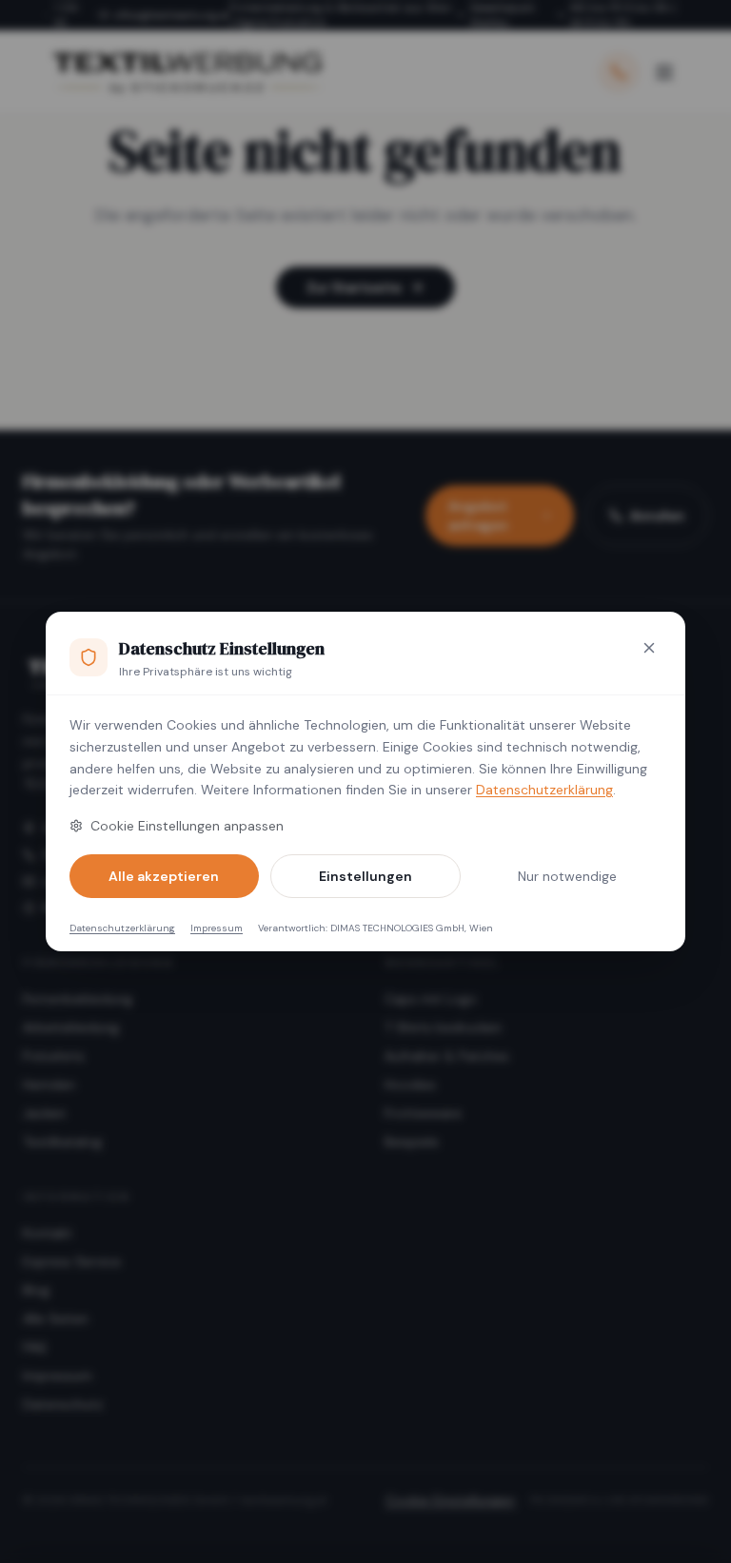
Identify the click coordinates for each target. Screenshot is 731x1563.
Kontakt (47, 1232)
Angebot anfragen (478, 516)
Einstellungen (365, 876)
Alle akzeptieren (164, 876)
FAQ (35, 1347)
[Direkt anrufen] (619, 72)
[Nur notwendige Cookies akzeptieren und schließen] (649, 647)
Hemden (49, 1084)
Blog (36, 1290)
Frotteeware (423, 1113)
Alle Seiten (56, 1318)
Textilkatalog (62, 1141)
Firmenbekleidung (77, 998)
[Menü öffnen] (664, 72)
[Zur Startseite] (186, 72)
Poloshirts (54, 1056)
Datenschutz (63, 1404)
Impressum (216, 928)
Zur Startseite (354, 287)
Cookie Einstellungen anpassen (187, 825)
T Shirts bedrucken (443, 1027)
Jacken (44, 1113)
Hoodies (410, 1084)
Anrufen (657, 515)
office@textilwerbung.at (171, 15)
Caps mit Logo (431, 998)
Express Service (72, 1261)
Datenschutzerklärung (544, 789)
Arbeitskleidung (71, 1027)
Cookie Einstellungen (450, 1500)
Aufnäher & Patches (447, 1056)
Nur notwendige (567, 876)
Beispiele (412, 1141)
